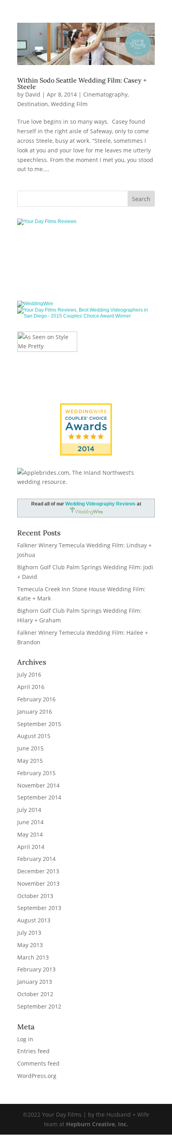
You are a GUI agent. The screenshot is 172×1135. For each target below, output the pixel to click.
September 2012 (39, 1006)
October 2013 (35, 896)
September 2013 (39, 908)
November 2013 (38, 883)
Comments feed (38, 1063)
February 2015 (36, 773)
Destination (32, 104)
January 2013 (34, 981)
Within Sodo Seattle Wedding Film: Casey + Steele (81, 83)
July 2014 (29, 809)
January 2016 (34, 711)
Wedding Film (69, 104)
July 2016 (29, 674)
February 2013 (36, 969)
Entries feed (33, 1051)
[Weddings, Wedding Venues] (86, 409)
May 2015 (30, 760)
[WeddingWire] (35, 303)
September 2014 (39, 797)
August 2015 (33, 736)
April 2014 (30, 847)
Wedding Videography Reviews (100, 504)
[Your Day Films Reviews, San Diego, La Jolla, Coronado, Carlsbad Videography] (86, 273)
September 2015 (39, 724)
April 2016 (30, 687)
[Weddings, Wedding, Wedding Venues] (86, 247)
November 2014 (38, 785)
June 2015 (30, 748)
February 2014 (36, 859)
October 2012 (35, 994)
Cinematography (105, 94)
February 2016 (36, 699)
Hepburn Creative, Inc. (97, 1124)
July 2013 (29, 932)
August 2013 (33, 920)
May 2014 (30, 834)
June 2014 (30, 822)
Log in (25, 1039)
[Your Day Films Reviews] (46, 221)
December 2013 (38, 871)
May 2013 (30, 945)
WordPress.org (36, 1076)
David (32, 94)
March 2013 (33, 957)
